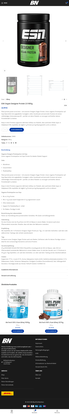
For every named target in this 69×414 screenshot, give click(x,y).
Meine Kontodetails (7, 385)
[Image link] (7, 341)
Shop (2, 375)
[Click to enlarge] (5, 71)
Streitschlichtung (40, 360)
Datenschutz (39, 346)
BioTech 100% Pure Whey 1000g (18, 322)
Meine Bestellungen (7, 381)
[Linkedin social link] (13, 143)
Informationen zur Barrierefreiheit (45, 363)
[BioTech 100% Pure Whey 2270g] (51, 304)
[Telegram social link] (16, 143)
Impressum (38, 343)
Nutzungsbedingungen (42, 350)
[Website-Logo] (34, 3)
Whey (8, 99)
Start (2, 99)
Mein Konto (4, 378)
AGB (36, 353)
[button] (3, 41)
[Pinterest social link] (11, 143)
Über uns (38, 375)
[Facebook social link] (7, 143)
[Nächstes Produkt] (66, 99)
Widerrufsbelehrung (41, 357)
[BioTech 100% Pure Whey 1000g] (17, 304)
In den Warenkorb (16, 129)
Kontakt (37, 378)
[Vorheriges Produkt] (62, 99)
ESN (65, 105)
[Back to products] (64, 99)
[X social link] (9, 143)
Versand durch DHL (41, 367)
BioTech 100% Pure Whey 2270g (51, 322)
